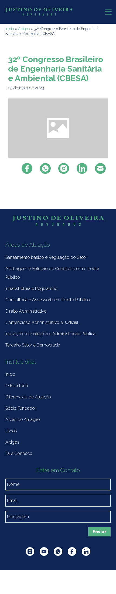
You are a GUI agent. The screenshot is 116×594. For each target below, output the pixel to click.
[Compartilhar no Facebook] (27, 168)
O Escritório (16, 385)
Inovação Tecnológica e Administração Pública (50, 333)
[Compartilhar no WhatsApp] (45, 168)
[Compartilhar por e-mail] (100, 168)
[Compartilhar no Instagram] (63, 168)
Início (9, 29)
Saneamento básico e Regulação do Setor (46, 257)
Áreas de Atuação (22, 419)
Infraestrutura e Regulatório (31, 288)
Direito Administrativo (26, 311)
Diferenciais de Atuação (28, 396)
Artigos (24, 29)
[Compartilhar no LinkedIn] (82, 168)
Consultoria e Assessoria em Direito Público (47, 299)
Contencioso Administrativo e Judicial (41, 322)
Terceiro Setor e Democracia (32, 345)
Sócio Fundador (20, 408)
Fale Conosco (18, 453)
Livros (11, 430)
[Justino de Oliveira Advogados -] (39, 12)
